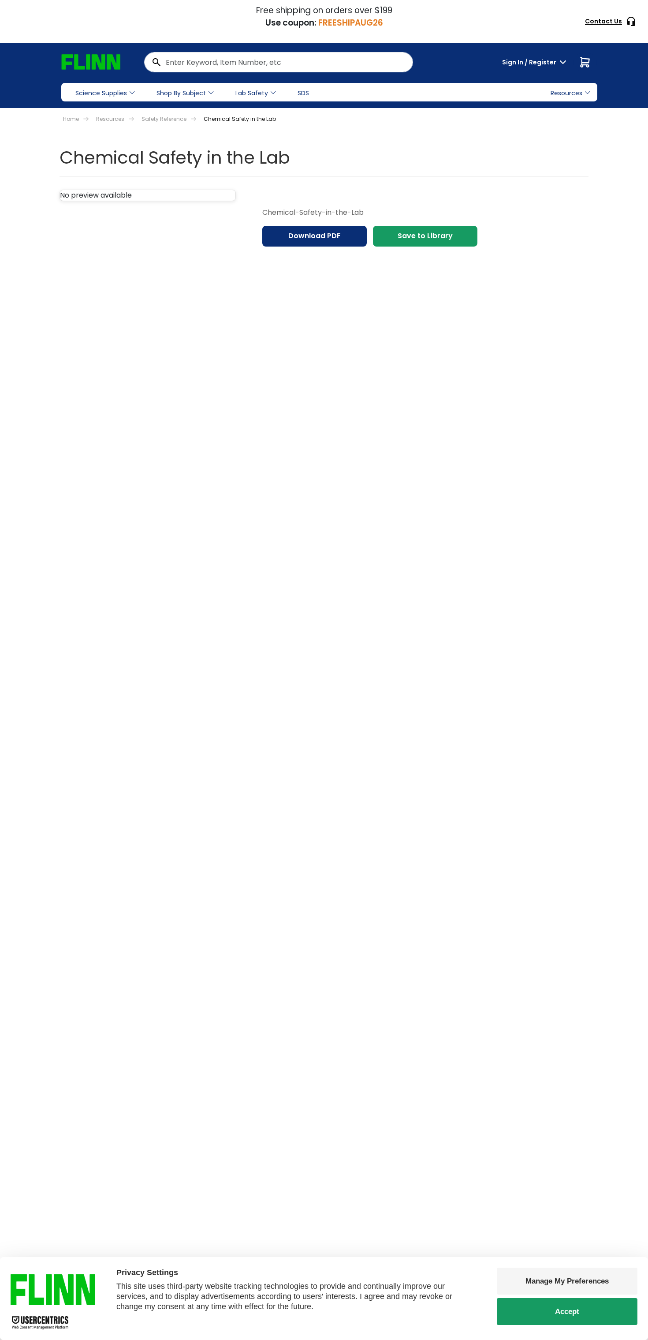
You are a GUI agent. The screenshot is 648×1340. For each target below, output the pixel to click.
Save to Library (425, 236)
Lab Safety (251, 93)
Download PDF (314, 236)
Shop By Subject (181, 93)
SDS (303, 93)
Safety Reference (164, 119)
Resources (110, 119)
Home (71, 119)
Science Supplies (101, 93)
